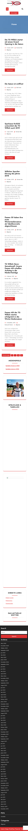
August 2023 (4, 685)
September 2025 (5, 650)
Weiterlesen (10, 70)
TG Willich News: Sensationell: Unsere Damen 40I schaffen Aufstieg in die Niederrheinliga (13, 268)
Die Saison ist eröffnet (14, 84)
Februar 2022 (4, 727)
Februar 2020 (4, 778)
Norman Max (19, 48)
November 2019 (5, 785)
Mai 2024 (3, 671)
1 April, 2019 (10, 132)
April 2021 (3, 748)
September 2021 (5, 739)
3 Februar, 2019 (10, 276)
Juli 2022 (3, 715)
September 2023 (5, 683)
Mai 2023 (3, 692)
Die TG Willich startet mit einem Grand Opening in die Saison (14, 41)
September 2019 (5, 790)
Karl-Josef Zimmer (9, 325)
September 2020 (5, 762)
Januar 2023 (4, 701)
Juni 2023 (3, 690)
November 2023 (5, 678)
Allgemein (9, 50)
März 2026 (3, 643)
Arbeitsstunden (9, 603)
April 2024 (3, 673)
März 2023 (3, 697)
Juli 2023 (3, 687)
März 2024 (3, 676)
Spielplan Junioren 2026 (12, 369)
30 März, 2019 (10, 179)
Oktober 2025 (4, 648)
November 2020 (5, 757)
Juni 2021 (3, 746)
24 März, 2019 (10, 230)
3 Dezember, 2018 (11, 322)
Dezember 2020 (5, 755)
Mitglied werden (9, 598)
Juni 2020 (3, 769)
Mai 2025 (3, 655)
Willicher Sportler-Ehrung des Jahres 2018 (12, 173)
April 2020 (3, 774)
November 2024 (5, 662)
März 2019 (3, 804)
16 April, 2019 (10, 48)
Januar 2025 (4, 659)
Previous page (6, 355)
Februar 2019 (4, 806)
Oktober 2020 (4, 760)
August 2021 (4, 741)
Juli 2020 (3, 767)
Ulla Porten (18, 87)
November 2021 (5, 734)
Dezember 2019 (4, 783)
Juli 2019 (3, 795)
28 (19, 355)
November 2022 (5, 706)
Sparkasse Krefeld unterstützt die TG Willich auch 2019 (12, 125)
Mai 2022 (3, 720)
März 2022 (3, 725)
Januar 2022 (4, 729)
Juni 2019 (3, 797)
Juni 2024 (3, 669)
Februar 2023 (4, 699)
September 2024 (5, 664)
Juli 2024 (3, 667)
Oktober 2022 (4, 708)
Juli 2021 (3, 743)
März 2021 (3, 750)
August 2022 (4, 713)
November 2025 (5, 646)
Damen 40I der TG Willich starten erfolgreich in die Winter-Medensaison (13, 315)
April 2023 (3, 694)
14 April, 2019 (10, 87)
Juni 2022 (3, 718)
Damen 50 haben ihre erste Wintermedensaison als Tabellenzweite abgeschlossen (14, 221)
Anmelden (3, 816)
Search (14, 636)
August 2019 (4, 792)
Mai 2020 (3, 771)
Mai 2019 (3, 799)
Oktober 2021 (4, 736)
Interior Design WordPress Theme (9, 829)
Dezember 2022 (5, 704)
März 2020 (3, 776)
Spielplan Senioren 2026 (13, 366)
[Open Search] (20, 9)
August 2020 (4, 764)
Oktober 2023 (4, 681)
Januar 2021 (3, 753)
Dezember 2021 (4, 732)
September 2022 (5, 711)
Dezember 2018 (4, 809)
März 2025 (3, 657)
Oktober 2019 (4, 788)
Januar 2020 (4, 781)
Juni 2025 (3, 653)
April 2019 (3, 802)
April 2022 (3, 722)
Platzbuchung (9, 600)
